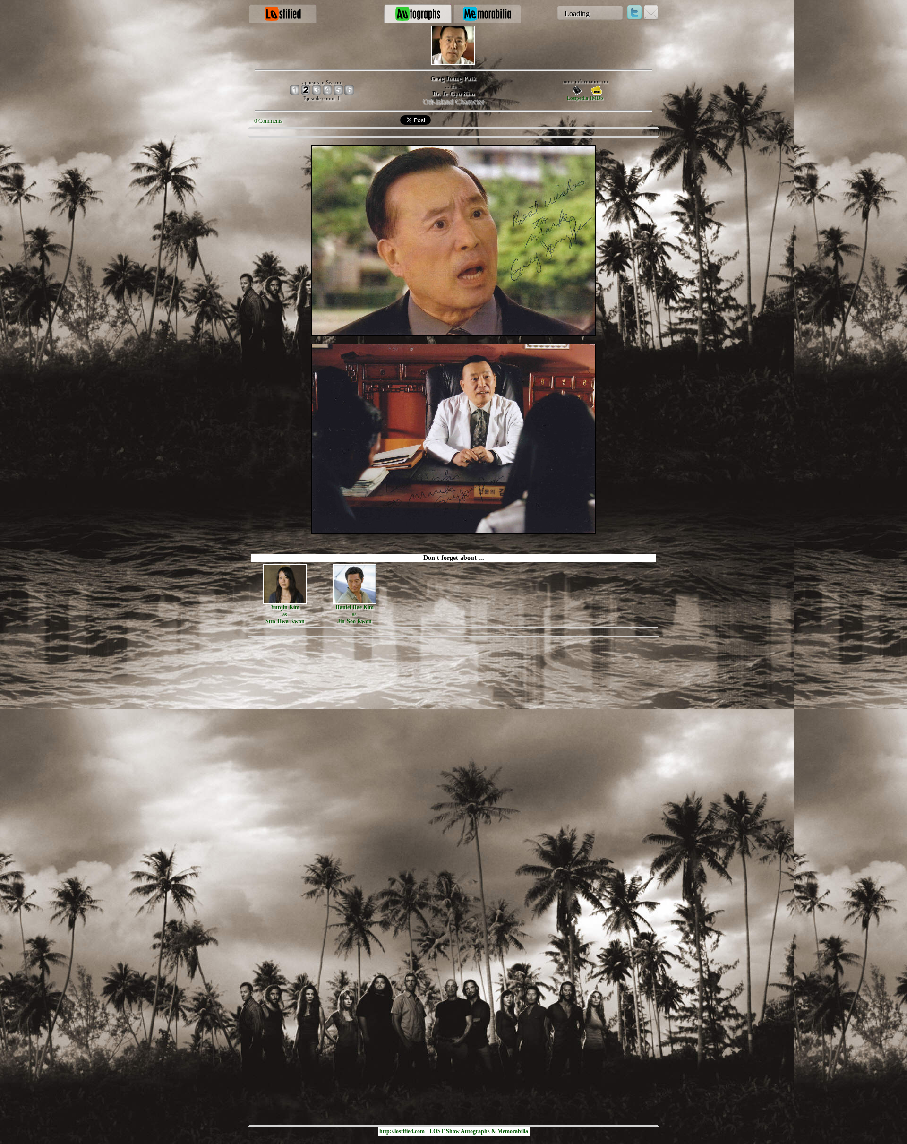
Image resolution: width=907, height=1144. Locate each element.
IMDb (596, 98)
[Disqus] (453, 757)
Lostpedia (577, 98)
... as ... (285, 614)
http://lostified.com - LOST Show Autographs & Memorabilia (453, 1131)
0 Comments (268, 121)
